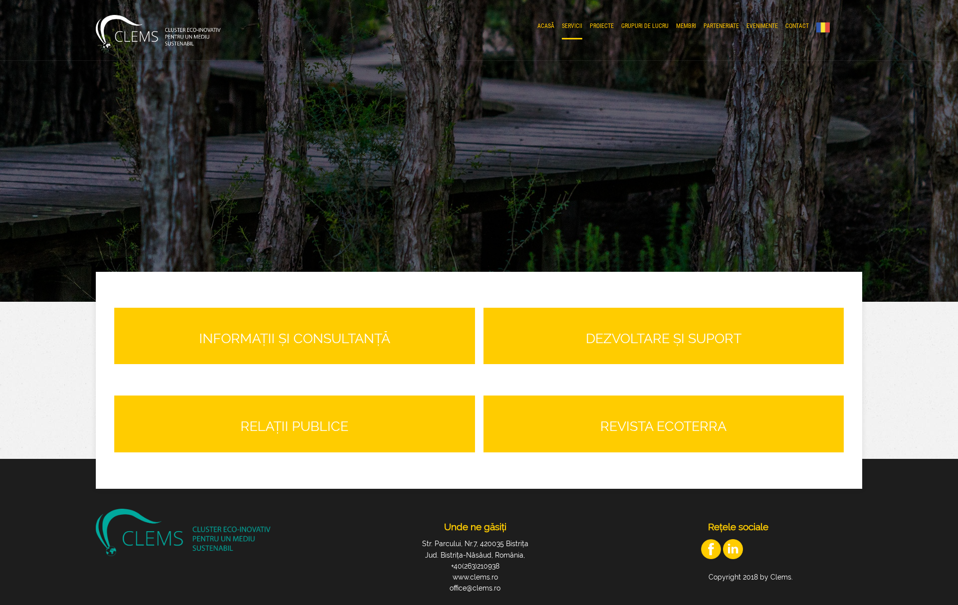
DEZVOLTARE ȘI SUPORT (663, 338)
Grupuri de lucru (645, 25)
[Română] (825, 27)
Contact (797, 25)
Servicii (572, 25)
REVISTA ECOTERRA (663, 426)
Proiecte (602, 25)
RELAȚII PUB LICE (294, 426)
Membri (686, 25)
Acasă (545, 25)
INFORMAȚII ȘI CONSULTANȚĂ (294, 338)
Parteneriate (721, 25)
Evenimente (762, 25)
